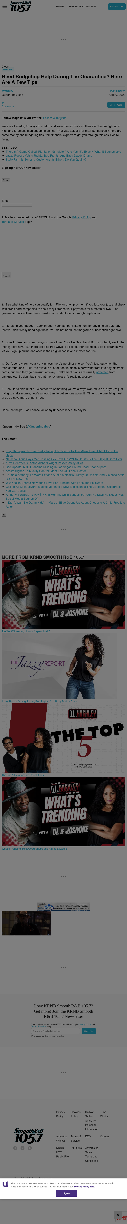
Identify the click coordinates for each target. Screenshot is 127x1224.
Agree (67, 1193)
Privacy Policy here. (84, 1186)
